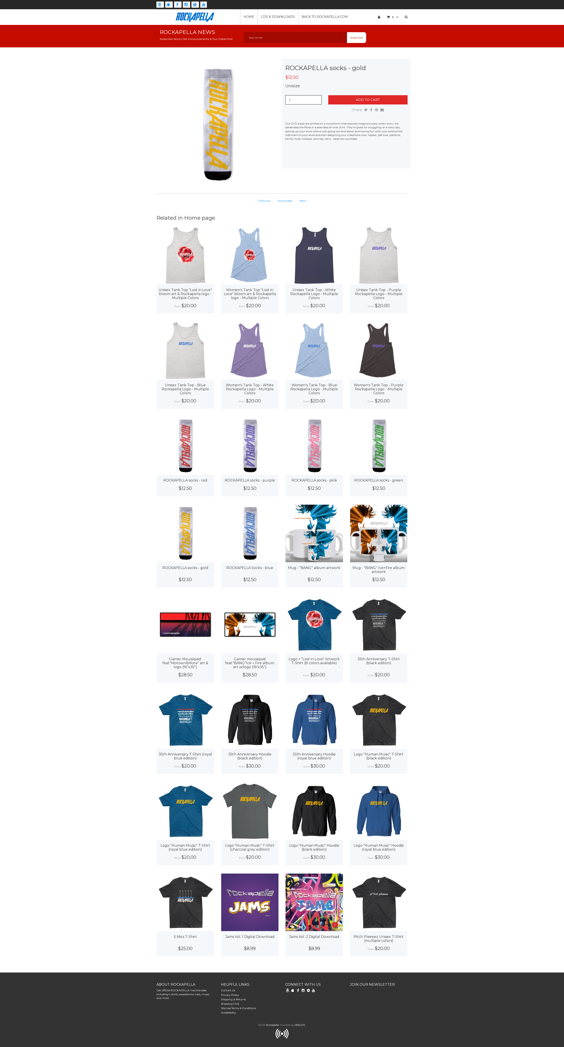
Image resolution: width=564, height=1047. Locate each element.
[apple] (169, 5)
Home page (284, 200)
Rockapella (272, 1025)
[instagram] (186, 5)
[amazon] (160, 5)
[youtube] (203, 5)
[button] (392, 17)
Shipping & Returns (233, 999)
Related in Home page (185, 218)
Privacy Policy (230, 995)
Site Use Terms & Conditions (238, 1008)
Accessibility (228, 1012)
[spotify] (195, 5)
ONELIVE (300, 1025)
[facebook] (178, 5)
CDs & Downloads (278, 17)
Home (249, 17)
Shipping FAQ (230, 1003)
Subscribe (356, 37)
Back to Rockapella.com (325, 17)
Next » (303, 200)
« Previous (263, 200)
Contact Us (228, 990)
